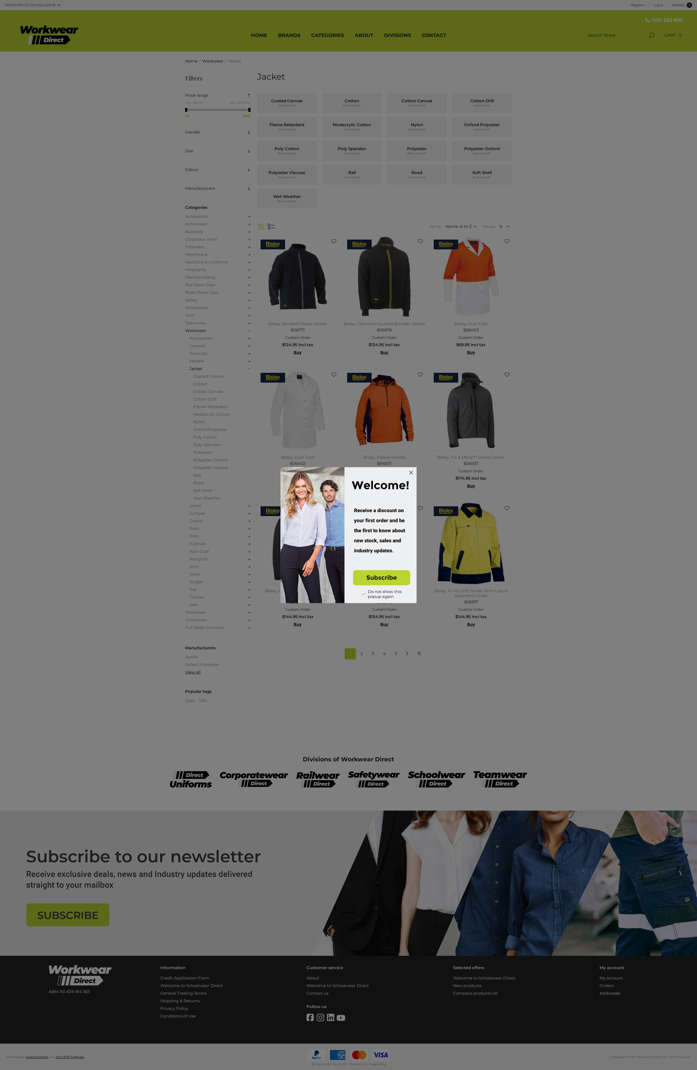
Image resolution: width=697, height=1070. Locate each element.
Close (411, 472)
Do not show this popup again (385, 594)
